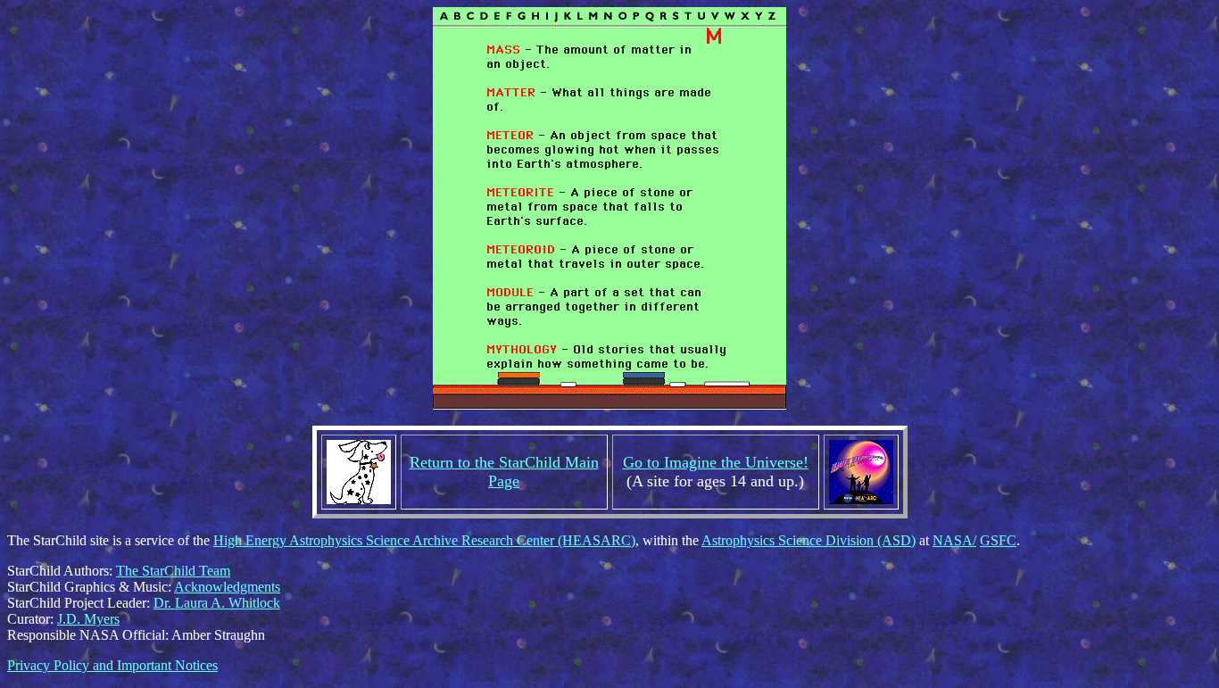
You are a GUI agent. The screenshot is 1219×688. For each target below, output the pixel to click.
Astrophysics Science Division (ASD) (808, 540)
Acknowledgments (227, 586)
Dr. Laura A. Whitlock (216, 602)
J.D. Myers (88, 618)
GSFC (998, 540)
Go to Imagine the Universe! (716, 462)
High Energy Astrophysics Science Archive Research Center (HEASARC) (424, 540)
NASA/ (954, 540)
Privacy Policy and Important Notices (112, 665)
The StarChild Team (173, 570)
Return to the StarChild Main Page (504, 471)
